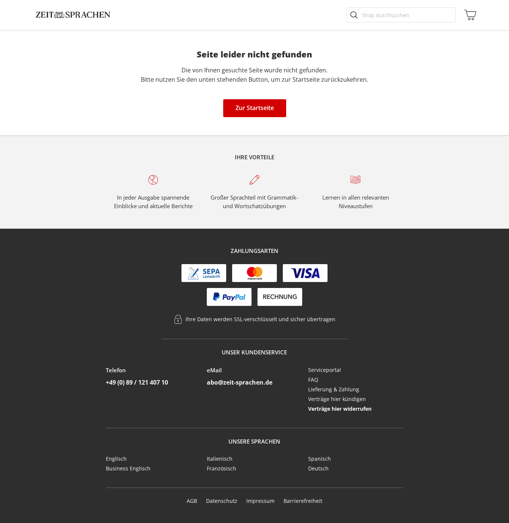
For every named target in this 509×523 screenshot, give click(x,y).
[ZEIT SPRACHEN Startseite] (73, 15)
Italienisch (220, 458)
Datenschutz (221, 500)
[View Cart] (468, 15)
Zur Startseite (254, 108)
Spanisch (319, 458)
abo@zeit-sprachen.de (239, 382)
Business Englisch (128, 468)
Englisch (116, 458)
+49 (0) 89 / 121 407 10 (137, 382)
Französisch (221, 468)
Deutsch (318, 468)
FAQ (313, 379)
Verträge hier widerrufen (340, 408)
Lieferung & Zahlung (333, 389)
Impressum (260, 500)
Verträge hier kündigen (337, 399)
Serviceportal (324, 369)
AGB (192, 500)
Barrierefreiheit (303, 500)
